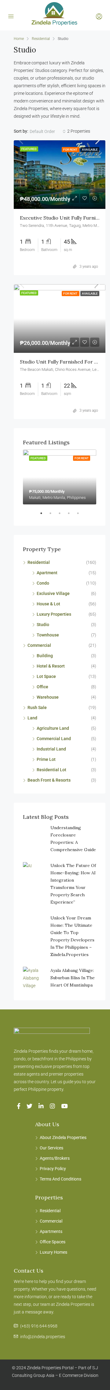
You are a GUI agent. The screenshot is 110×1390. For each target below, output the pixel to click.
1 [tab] (44, 516)
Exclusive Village (53, 593)
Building (45, 655)
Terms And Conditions (60, 1179)
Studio (43, 624)
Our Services (51, 1147)
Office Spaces (52, 1241)
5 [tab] (81, 516)
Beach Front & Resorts (49, 780)
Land (32, 717)
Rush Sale (37, 707)
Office (42, 686)
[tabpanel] (59, 477)
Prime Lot (46, 759)
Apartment (47, 572)
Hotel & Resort (51, 666)
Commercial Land (54, 738)
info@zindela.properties (42, 1336)
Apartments (51, 1231)
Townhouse (48, 634)
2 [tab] (53, 516)
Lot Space (46, 676)
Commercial (39, 645)
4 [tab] (72, 516)
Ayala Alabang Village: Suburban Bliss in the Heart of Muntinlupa (72, 978)
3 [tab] (63, 516)
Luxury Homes (53, 1252)
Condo (43, 583)
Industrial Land (51, 749)
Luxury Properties (54, 614)
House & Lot (48, 603)
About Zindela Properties (63, 1137)
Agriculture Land (53, 728)
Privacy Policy (53, 1168)
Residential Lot (51, 769)
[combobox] (48, 131)
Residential (41, 39)
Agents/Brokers (55, 1158)
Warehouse (48, 697)
